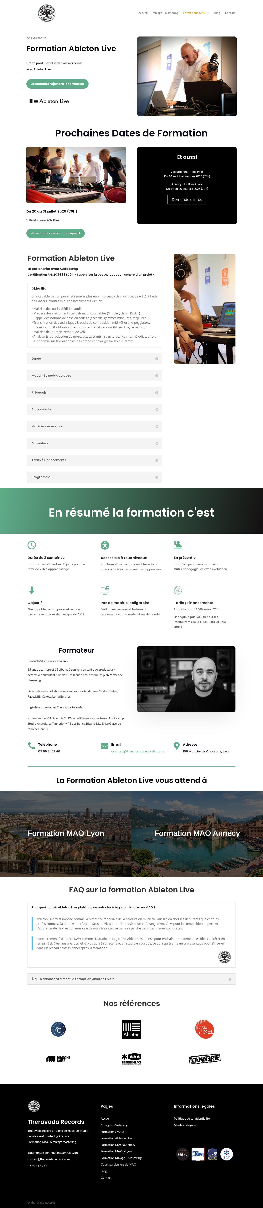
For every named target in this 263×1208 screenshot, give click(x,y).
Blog (217, 13)
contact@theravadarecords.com (137, 751)
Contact (230, 13)
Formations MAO (194, 13)
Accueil (143, 13)
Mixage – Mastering (165, 13)
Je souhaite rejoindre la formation (57, 84)
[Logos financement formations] (204, 1164)
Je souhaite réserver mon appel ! (55, 233)
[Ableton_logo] (48, 106)
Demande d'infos (187, 199)
